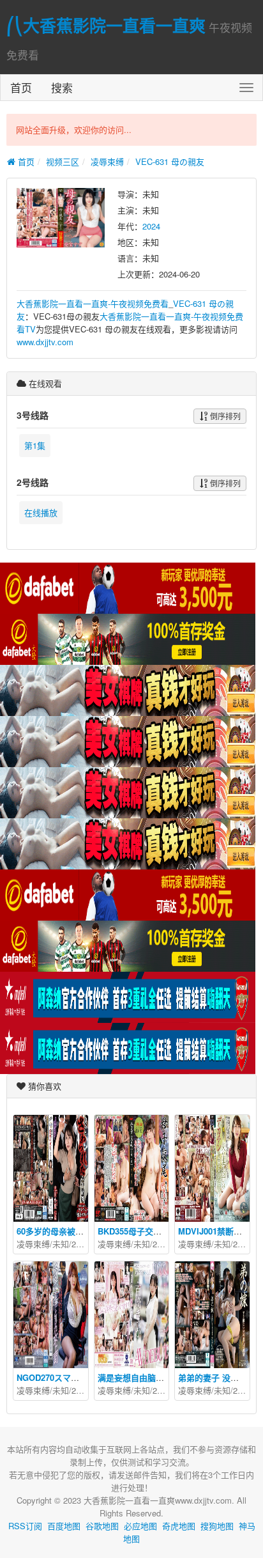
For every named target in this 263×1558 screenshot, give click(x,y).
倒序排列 (224, 415)
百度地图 (63, 1526)
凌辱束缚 (107, 161)
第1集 (34, 445)
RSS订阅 (25, 1526)
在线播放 (40, 512)
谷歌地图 (102, 1526)
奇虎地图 (178, 1526)
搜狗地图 (217, 1526)
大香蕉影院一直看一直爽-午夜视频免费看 (93, 303)
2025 (80, 1244)
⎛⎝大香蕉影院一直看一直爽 (106, 25)
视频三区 (62, 161)
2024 (151, 226)
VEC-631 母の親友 (169, 161)
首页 (21, 87)
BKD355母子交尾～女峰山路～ (154, 1231)
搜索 (62, 87)
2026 (161, 1390)
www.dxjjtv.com (45, 342)
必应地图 (140, 1526)
